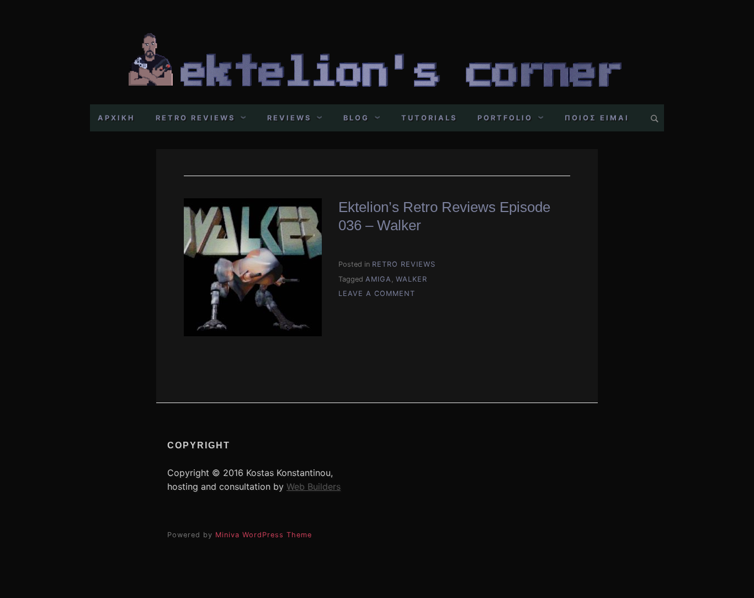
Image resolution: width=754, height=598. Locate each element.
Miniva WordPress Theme (263, 535)
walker (411, 279)
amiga (378, 279)
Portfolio (505, 118)
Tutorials (429, 118)
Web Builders (313, 486)
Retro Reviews (195, 118)
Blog (356, 118)
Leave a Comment (376, 293)
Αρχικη (116, 118)
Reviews (289, 118)
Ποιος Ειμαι (597, 118)
